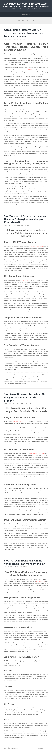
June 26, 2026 (7, 225)
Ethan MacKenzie (18, 225)
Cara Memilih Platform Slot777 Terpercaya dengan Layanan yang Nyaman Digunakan (23, 33)
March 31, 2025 (8, 566)
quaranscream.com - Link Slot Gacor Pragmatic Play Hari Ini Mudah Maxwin (26, 5)
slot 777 (30, 70)
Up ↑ (42, 748)
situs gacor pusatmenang (36, 246)
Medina (15, 39)
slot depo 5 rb (24, 280)
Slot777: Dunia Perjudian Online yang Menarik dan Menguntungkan (24, 562)
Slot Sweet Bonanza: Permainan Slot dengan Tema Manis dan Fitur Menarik (25, 397)
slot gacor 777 (40, 581)
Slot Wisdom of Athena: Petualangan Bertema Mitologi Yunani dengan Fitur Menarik (25, 219)
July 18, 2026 (7, 39)
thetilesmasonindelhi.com (37, 453)
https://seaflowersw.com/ (19, 421)
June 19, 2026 (7, 403)
